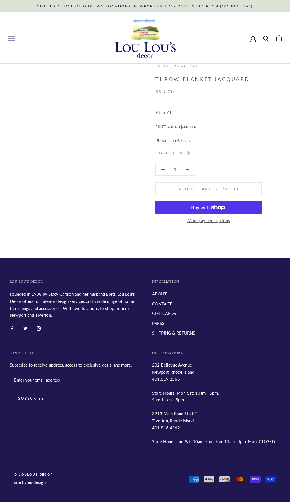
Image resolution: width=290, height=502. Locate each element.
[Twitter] (181, 153)
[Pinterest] (188, 153)
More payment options (208, 220)
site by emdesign (30, 482)
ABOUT (159, 293)
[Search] (266, 38)
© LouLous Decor (33, 474)
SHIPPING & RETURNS (173, 332)
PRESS (158, 323)
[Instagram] (39, 327)
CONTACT (162, 303)
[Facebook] (173, 153)
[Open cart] (279, 38)
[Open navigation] (11, 38)
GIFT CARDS (164, 313)
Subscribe (31, 398)
